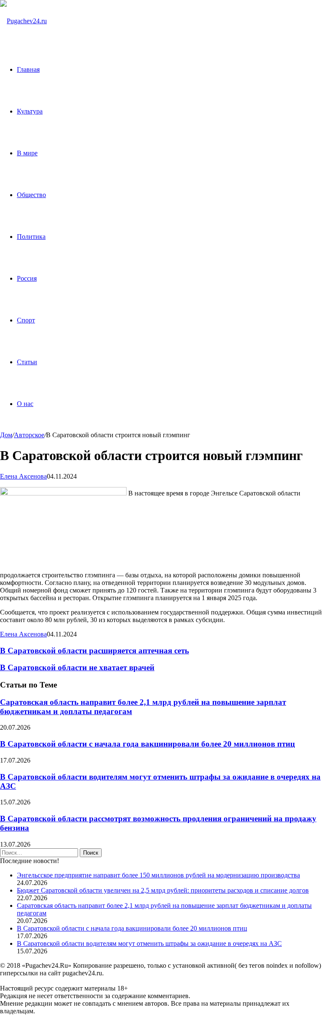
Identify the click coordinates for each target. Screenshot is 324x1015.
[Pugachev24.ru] (23, 20)
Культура (30, 111)
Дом (6, 434)
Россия (27, 278)
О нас (25, 403)
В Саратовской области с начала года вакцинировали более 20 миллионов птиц (147, 743)
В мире (27, 153)
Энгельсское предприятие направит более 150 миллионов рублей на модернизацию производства (158, 875)
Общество (31, 194)
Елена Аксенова (23, 476)
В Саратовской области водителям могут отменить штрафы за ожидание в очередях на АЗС (149, 943)
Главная (28, 69)
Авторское (29, 434)
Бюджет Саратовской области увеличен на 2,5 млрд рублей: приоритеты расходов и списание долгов (163, 890)
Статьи (27, 361)
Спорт (26, 320)
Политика (31, 236)
